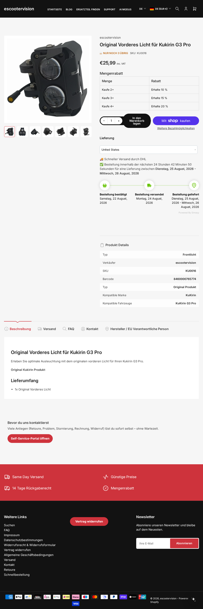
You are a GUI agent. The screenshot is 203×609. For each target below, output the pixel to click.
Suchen (9, 525)
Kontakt (92, 329)
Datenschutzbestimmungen (23, 540)
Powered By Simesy (189, 212)
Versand (49, 329)
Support (109, 9)
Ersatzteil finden (88, 9)
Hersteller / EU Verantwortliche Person (139, 329)
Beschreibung (20, 329)
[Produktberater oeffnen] (193, 599)
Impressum (12, 535)
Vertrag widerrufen (17, 550)
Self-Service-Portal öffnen (30, 438)
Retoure (9, 570)
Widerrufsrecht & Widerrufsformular (30, 545)
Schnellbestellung (17, 575)
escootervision (19, 8)
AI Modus (125, 9)
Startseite (54, 9)
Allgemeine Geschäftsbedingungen (29, 555)
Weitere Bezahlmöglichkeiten (176, 128)
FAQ (71, 329)
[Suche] (177, 8)
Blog (69, 9)
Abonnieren (184, 543)
